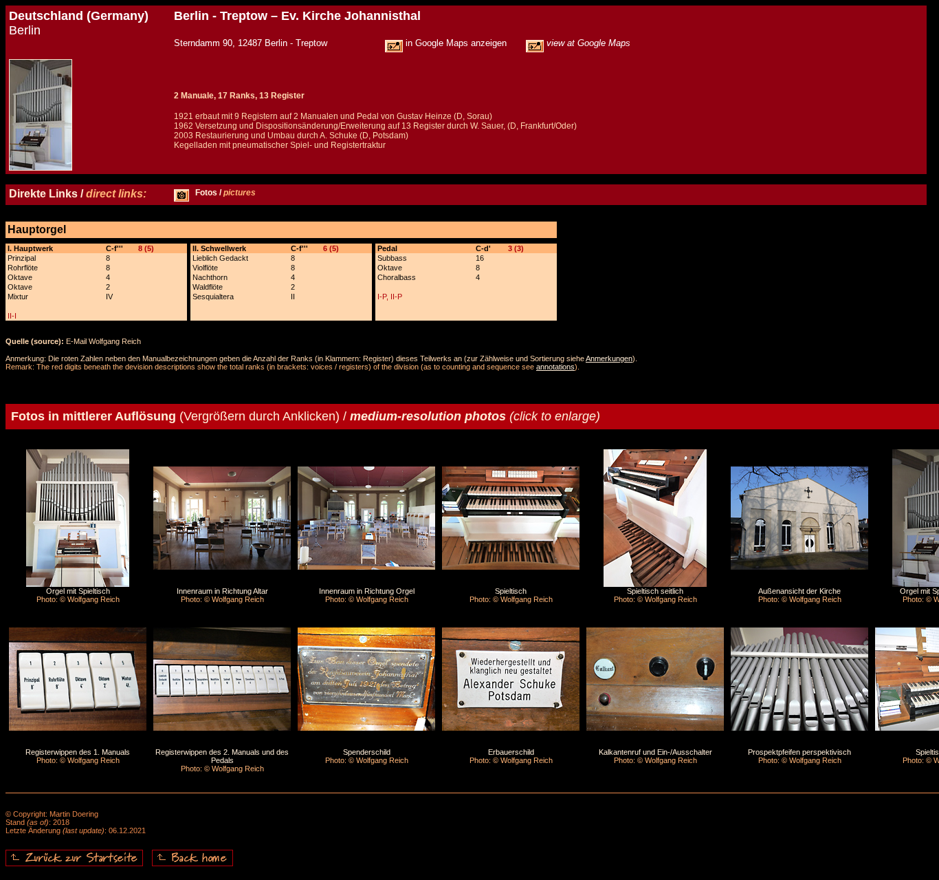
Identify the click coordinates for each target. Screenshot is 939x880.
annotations (555, 367)
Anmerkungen (609, 358)
